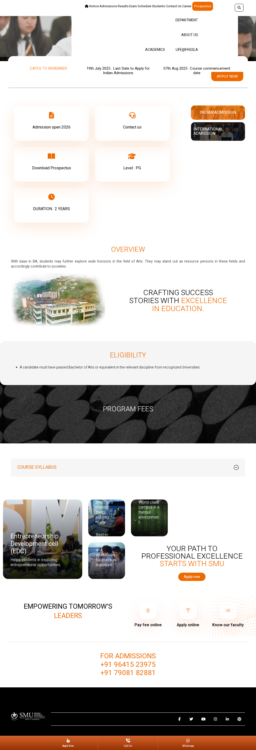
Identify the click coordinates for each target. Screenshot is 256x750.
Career (187, 6)
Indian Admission (218, 112)
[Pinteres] (239, 719)
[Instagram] (215, 719)
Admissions (108, 6)
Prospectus (202, 6)
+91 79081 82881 (128, 673)
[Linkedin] (227, 719)
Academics (155, 49)
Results (123, 6)
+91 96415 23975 (128, 665)
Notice (94, 6)
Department (187, 20)
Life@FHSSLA (187, 49)
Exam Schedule (140, 6)
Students (158, 6)
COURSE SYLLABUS (36, 467)
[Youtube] (203, 719)
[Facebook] (179, 719)
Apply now (227, 76)
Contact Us (174, 6)
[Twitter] (191, 719)
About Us (189, 35)
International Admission (208, 131)
